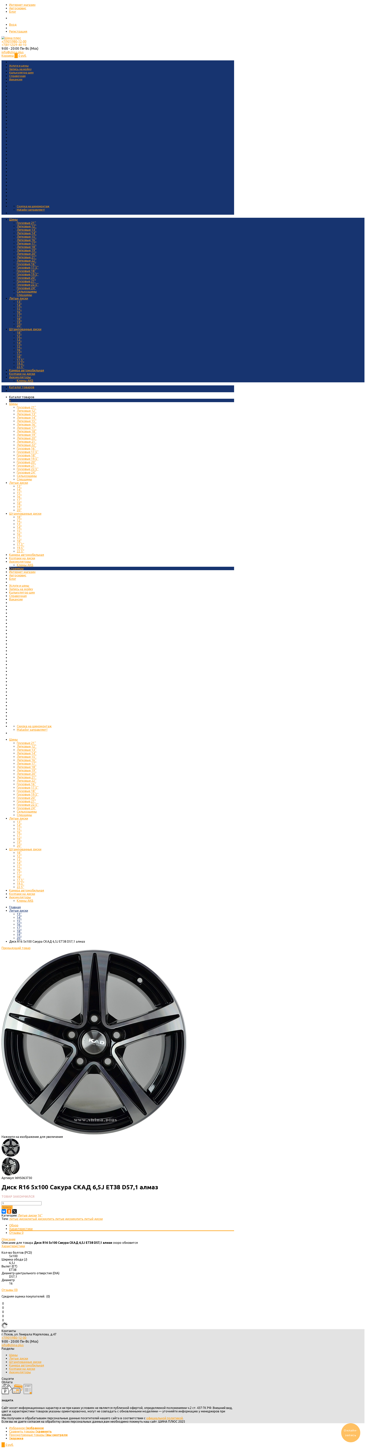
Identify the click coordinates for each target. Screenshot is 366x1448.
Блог (12, 11)
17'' (19, 315)
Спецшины (24, 295)
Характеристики (21, 1228)
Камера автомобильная (26, 370)
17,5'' (20, 360)
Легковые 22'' (26, 260)
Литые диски (18, 298)
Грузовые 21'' (26, 223)
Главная (15, 907)
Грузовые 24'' (26, 288)
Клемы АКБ (25, 380)
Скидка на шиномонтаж (33, 206)
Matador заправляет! (31, 209)
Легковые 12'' (26, 226)
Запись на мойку (20, 69)
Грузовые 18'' (26, 271)
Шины (13, 219)
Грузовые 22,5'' (28, 284)
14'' (19, 305)
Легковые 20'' (26, 253)
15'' (19, 308)
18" (19, 356)
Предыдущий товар (16, 948)
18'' (19, 319)
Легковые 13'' (26, 229)
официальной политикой (164, 1418)
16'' (19, 312)
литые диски (18, 1219)
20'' (19, 325)
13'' (19, 301)
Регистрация (18, 31)
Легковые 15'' (26, 236)
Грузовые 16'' (26, 264)
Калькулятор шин (21, 72)
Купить (7, 1207)
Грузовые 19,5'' (28, 274)
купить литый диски (88, 1219)
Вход (13, 24)
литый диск (36, 1219)
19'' (19, 322)
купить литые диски (59, 1219)
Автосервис (17, 8)
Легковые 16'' (26, 240)
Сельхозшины (27, 291)
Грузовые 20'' (26, 277)
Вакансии (15, 79)
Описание (8, 1239)
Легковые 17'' (26, 243)
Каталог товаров (21, 387)
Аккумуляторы (20, 377)
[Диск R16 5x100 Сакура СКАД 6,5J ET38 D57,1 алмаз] (94, 1133)
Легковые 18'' (26, 247)
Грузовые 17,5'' (28, 267)
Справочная (17, 76)
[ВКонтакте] (4, 1211)
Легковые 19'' (26, 250)
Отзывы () (10, 1290)
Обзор (13, 1225)
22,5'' (20, 367)
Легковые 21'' (26, 257)
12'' (19, 336)
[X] (14, 1211)
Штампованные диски (25, 329)
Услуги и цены (19, 65)
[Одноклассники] (9, 1211)
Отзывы (16, 1232)
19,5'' (20, 363)
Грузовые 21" (26, 281)
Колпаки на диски (22, 373)
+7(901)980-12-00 (14, 41)
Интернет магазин (22, 4)
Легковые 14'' (26, 233)
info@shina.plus (13, 52)
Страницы (16, 568)
